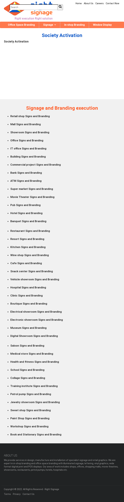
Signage (48, 24)
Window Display (102, 24)
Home (79, 3)
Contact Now (112, 3)
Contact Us (28, 494)
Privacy (17, 494)
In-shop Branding (74, 24)
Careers (99, 3)
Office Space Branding (21, 24)
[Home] (28, 11)
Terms (7, 494)
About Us (88, 3)
